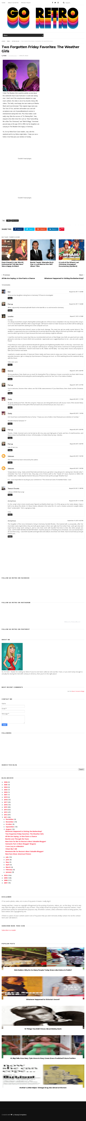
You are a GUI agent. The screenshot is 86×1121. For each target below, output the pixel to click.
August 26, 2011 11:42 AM (76, 291)
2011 (6, 817)
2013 (6, 812)
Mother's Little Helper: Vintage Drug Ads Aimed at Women (43, 1088)
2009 (6, 878)
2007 (6, 883)
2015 (6, 807)
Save (62, 228)
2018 (6, 800)
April (8, 865)
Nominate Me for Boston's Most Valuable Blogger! (24, 851)
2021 (6, 795)
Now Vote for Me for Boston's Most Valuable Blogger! (25, 841)
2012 (6, 815)
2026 (6, 782)
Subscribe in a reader (9, 930)
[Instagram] (58, 2)
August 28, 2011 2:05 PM (76, 429)
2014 (6, 810)
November (10, 822)
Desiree (10, 371)
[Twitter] (55, 2)
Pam (9, 304)
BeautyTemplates (20, 1115)
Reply (10, 298)
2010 (6, 875)
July (7, 857)
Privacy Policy (26, 2)
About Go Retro (13, 2)
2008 (6, 880)
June (8, 860)
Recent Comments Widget (78, 691)
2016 (6, 805)
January (9, 872)
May (7, 862)
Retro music (15, 41)
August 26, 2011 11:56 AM (76, 304)
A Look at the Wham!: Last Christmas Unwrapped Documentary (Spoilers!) (69, 264)
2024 (6, 787)
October (9, 824)
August (9, 829)
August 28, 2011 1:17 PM (76, 399)
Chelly (10, 399)
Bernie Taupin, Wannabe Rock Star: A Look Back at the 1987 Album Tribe (41, 264)
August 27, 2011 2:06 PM (76, 370)
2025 (6, 785)
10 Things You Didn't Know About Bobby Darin (43, 1029)
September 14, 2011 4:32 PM (75, 520)
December (10, 819)
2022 (6, 792)
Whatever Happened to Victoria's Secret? (43, 999)
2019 (6, 797)
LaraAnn (10, 316)
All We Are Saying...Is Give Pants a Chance (21, 836)
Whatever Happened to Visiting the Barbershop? (23, 831)
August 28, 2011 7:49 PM (76, 468)
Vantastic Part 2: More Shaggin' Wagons (20, 844)
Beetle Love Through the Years (17, 839)
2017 (6, 802)
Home (3, 2)
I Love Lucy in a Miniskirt (14, 846)
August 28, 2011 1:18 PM (76, 413)
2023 (6, 790)
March (8, 867)
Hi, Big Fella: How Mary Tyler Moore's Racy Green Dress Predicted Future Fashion (43, 1058)
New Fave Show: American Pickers (18, 854)
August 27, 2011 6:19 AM (76, 316)
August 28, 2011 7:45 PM (76, 456)
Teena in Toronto (13, 488)
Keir (9, 292)
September (10, 827)
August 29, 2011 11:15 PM (76, 500)
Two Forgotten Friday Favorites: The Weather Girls (24, 834)
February (9, 870)
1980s (8, 41)
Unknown (11, 456)
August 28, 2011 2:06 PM (76, 444)
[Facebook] (52, 2)
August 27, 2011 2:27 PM (76, 385)
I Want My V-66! (11, 849)
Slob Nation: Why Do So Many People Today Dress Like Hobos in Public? (43, 970)
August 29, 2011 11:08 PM (76, 488)
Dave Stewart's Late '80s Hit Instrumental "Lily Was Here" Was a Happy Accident (12, 264)
